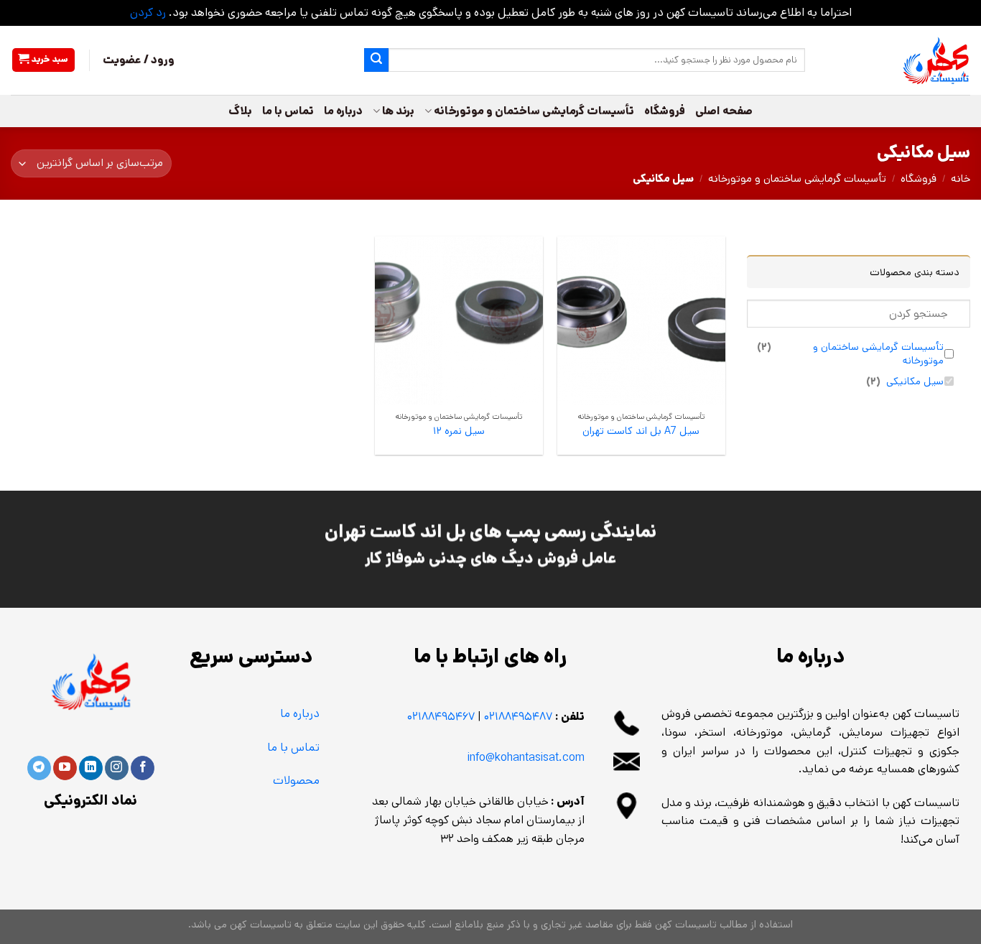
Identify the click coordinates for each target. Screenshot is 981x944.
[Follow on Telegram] (39, 768)
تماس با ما (288, 111)
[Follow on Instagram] (117, 768)
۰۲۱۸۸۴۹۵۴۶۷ (441, 716)
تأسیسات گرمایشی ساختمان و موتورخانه (534, 111)
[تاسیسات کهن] (898, 60)
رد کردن (148, 12)
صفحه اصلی (724, 111)
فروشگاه (664, 111)
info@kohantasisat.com (526, 757)
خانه (960, 178)
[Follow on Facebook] (142, 768)
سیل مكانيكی (915, 382)
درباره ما (343, 111)
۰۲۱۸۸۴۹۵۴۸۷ (518, 716)
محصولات (296, 780)
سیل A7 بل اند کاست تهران (640, 431)
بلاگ (240, 111)
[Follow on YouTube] (65, 768)
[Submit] (376, 60)
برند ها (398, 111)
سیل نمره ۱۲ (459, 431)
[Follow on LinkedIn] (91, 768)
